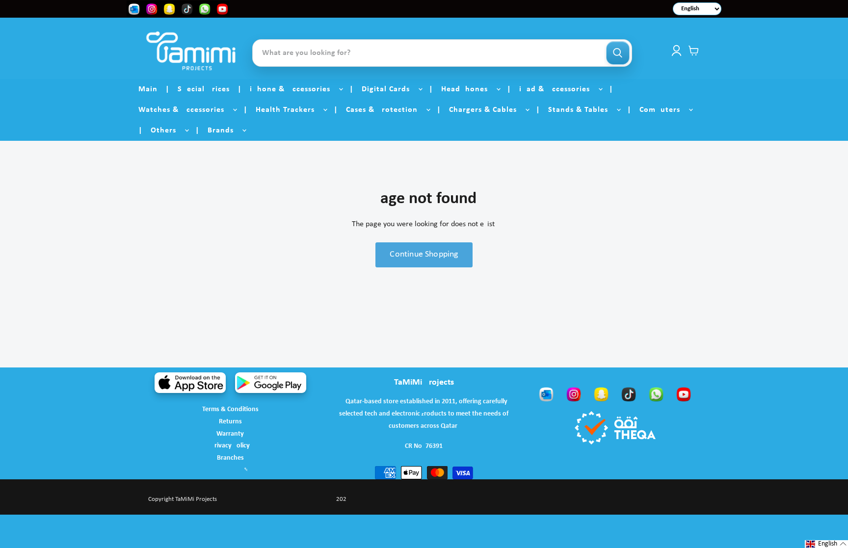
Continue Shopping (424, 254)
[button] (826, 544)
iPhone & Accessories (294, 89)
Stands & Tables (581, 110)
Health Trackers (289, 110)
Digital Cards (389, 89)
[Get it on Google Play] (270, 382)
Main (148, 89)
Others (167, 130)
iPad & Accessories (558, 89)
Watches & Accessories (185, 110)
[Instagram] (573, 394)
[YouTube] (683, 394)
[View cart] (693, 50)
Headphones (468, 89)
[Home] (191, 50)
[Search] (618, 53)
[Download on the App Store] (190, 382)
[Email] (546, 394)
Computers (663, 110)
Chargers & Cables (486, 110)
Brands (224, 130)
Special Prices (204, 89)
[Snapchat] (601, 394)
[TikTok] (628, 394)
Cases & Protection (385, 110)
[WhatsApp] (656, 394)
